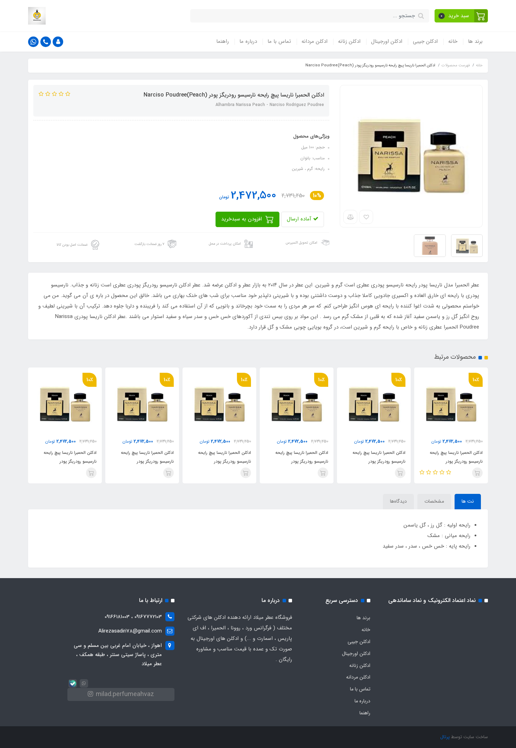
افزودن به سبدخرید (242, 219)
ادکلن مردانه (315, 41)
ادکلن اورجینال (386, 41)
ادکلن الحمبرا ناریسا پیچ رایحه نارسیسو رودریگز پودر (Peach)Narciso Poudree (456, 461)
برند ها (475, 41)
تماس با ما (279, 41)
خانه (452, 41)
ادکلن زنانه (349, 41)
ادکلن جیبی (425, 41)
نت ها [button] (468, 501)
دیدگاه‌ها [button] (398, 501)
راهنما (222, 41)
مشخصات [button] (434, 501)
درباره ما (248, 41)
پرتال (445, 737)
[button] (461, 15)
